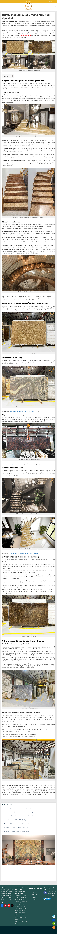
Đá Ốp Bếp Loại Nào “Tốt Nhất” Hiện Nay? (15, 819)
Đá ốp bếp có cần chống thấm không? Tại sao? (17, 827)
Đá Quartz (34, 892)
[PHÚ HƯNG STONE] (28, 7)
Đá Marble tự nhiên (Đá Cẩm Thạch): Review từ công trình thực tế (21, 808)
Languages (28, 1)
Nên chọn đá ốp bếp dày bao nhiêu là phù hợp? (17, 823)
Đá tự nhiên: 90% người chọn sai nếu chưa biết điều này (19, 816)
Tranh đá (34, 891)
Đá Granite (34, 894)
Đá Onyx (34, 897)
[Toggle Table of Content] (10, 76)
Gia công (34, 899)
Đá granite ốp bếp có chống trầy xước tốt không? (17, 831)
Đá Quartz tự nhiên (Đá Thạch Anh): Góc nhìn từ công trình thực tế (21, 812)
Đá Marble (34, 896)
